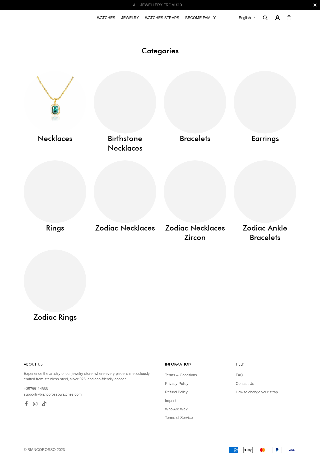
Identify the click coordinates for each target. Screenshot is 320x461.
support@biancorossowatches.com (53, 394)
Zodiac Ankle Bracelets (265, 232)
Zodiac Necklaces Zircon (195, 232)
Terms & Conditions (181, 375)
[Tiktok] (44, 403)
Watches (106, 18)
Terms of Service (179, 417)
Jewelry (130, 18)
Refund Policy (176, 392)
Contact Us (245, 383)
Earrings (265, 138)
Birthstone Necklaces (125, 143)
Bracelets (195, 138)
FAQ (239, 375)
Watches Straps (162, 18)
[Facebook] (26, 403)
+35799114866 (36, 389)
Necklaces (55, 138)
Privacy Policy (176, 383)
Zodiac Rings (55, 316)
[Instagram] (35, 403)
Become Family (200, 18)
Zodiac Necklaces (125, 227)
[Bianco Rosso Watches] (49, 17)
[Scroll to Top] (310, 433)
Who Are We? (176, 409)
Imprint (170, 400)
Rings (55, 227)
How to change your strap (257, 392)
